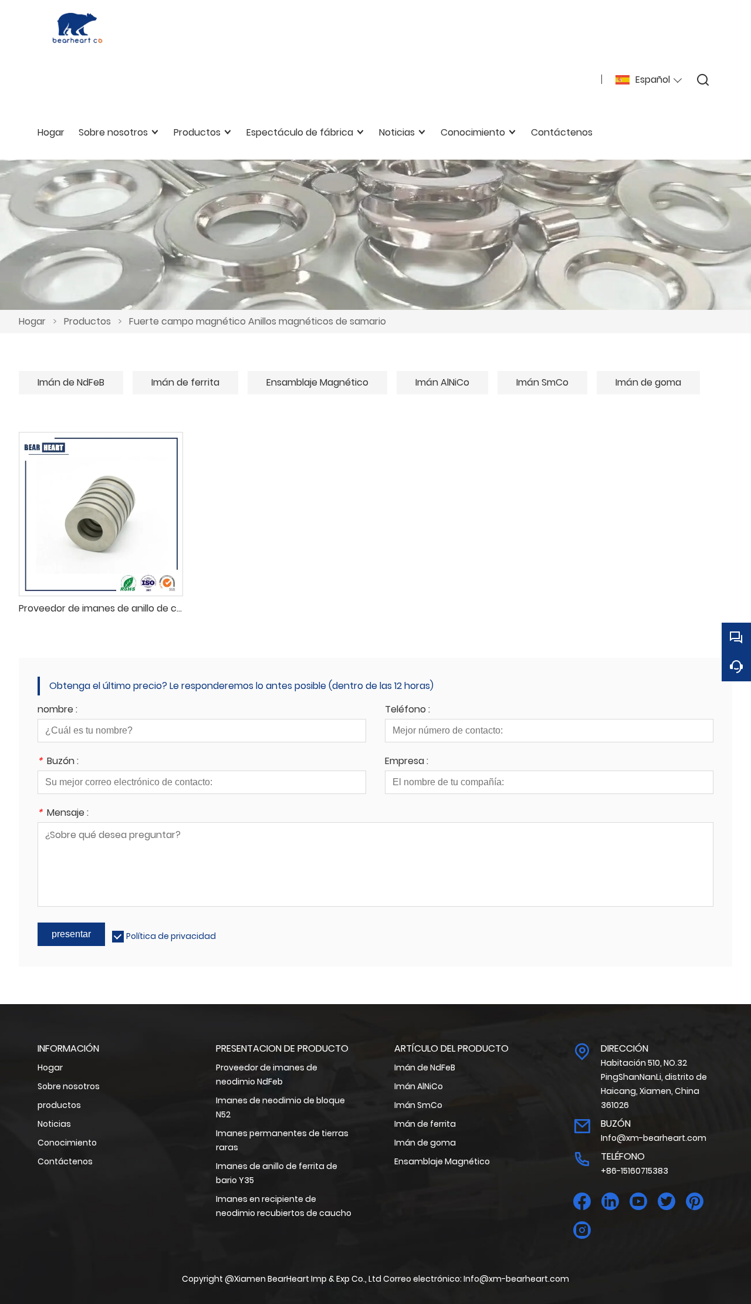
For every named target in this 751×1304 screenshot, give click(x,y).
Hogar (32, 321)
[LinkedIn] (610, 1201)
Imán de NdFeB (71, 382)
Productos (87, 321)
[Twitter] (666, 1201)
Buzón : (58, 762)
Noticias (54, 1124)
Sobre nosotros (69, 1086)
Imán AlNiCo (442, 382)
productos (59, 1105)
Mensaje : (63, 813)
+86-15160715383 (634, 1171)
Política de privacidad (171, 936)
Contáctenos (65, 1161)
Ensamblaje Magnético (317, 382)
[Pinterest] (694, 1201)
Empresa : (406, 762)
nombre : (57, 710)
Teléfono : (407, 710)
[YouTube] (638, 1201)
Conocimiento (67, 1142)
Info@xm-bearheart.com (653, 1138)
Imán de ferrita (185, 382)
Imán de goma (648, 382)
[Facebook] (582, 1201)
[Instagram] (582, 1230)
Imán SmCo (542, 382)
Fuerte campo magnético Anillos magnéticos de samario (257, 321)
